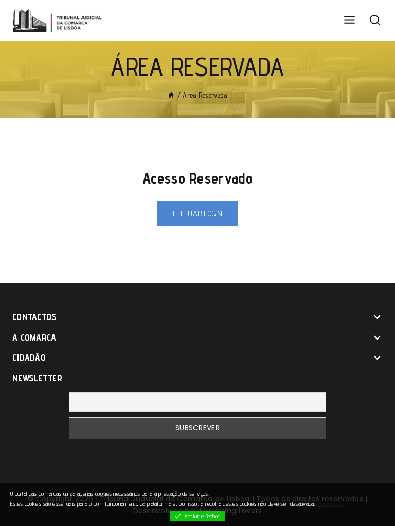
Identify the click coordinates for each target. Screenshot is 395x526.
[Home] (171, 95)
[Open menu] (349, 20)
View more (330, 504)
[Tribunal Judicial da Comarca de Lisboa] (59, 20)
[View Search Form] (375, 20)
